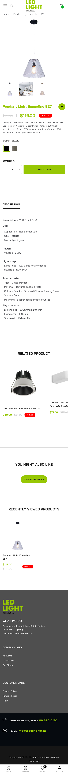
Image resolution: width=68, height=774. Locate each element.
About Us (7, 655)
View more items (34, 479)
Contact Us (8, 660)
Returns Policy (10, 695)
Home (6, 14)
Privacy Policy (10, 691)
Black (6, 148)
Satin (15, 148)
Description (11, 204)
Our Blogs (8, 665)
